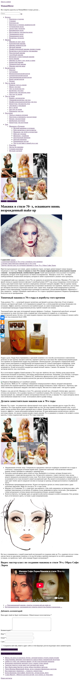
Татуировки (13, 72)
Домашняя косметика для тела (20, 100)
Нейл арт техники (19, 134)
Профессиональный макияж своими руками (25, 49)
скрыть (13, 260)
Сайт (2, 642)
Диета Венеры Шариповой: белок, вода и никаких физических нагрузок (31, 669)
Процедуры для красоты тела (19, 104)
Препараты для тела (16, 111)
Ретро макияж (14, 58)
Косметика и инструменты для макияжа (23, 51)
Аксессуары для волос (17, 28)
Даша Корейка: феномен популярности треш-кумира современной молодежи (32, 659)
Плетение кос (14, 23)
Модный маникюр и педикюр (24, 128)
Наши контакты (6, 678)
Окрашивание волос (16, 34)
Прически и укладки (16, 19)
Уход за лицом (10, 83)
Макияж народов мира (17, 66)
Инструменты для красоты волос (21, 32)
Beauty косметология (16, 79)
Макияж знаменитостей (17, 45)
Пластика (12, 145)
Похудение (9, 113)
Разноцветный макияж (17, 43)
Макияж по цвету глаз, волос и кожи (22, 60)
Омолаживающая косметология (20, 77)
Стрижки (12, 21)
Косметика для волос (16, 38)
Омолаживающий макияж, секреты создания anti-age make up (28, 605)
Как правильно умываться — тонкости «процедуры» (24, 671)
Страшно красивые (16, 149)
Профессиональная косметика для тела (23, 102)
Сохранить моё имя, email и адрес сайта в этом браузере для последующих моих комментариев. (37, 646)
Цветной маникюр (20, 139)
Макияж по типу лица (17, 42)
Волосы (8, 17)
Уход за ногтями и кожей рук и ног (25, 143)
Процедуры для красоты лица (19, 92)
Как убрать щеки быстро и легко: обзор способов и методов (26, 667)
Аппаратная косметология (18, 75)
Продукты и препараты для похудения (22, 117)
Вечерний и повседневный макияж (21, 57)
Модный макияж (15, 47)
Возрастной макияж (16, 62)
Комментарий (6, 630)
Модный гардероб (15, 151)
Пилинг (12, 81)
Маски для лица (15, 87)
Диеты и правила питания (18, 115)
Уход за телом (10, 96)
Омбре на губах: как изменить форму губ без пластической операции (29, 661)
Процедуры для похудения (18, 122)
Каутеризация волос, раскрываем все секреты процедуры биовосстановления (33, 607)
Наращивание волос (16, 36)
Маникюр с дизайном (21, 136)
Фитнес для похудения (17, 119)
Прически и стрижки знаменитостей (22, 25)
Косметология (10, 68)
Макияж (8, 40)
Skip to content (6, 2)
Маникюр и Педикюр (17, 126)
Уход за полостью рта (16, 89)
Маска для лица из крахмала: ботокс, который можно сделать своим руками (32, 658)
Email (3, 638)
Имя (3, 634)
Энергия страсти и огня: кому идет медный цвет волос (24, 665)
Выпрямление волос (16, 30)
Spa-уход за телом (15, 109)
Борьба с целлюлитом (17, 98)
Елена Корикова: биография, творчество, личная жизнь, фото (27, 673)
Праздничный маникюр (21, 137)
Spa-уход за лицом (15, 94)
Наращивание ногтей (21, 141)
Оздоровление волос (16, 26)
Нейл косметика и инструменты (24, 130)
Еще (6, 124)
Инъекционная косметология (19, 74)
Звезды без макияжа (16, 147)
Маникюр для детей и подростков (25, 132)
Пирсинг (12, 70)
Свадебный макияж (16, 55)
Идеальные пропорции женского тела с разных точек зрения (26, 663)
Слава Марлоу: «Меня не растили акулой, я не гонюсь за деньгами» (29, 675)
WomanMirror (7, 6)
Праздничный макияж (17, 53)
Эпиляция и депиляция (17, 105)
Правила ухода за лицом (17, 85)
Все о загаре (13, 107)
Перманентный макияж (17, 64)
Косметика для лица (16, 90)
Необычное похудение (17, 121)
